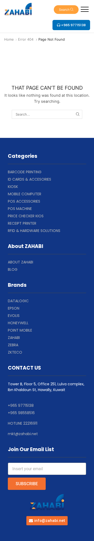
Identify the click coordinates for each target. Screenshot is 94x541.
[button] (66, 9)
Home (9, 39)
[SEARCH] (77, 114)
